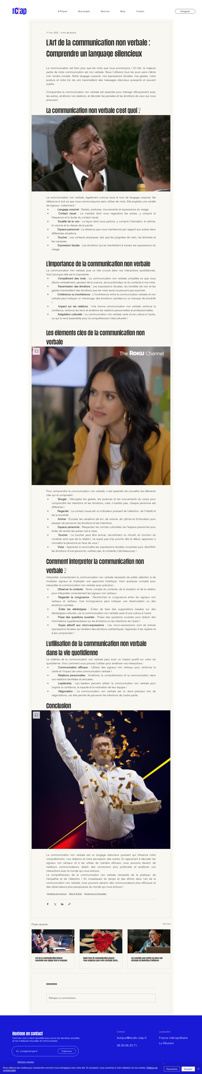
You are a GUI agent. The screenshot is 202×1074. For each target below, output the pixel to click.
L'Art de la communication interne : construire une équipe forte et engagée (51, 959)
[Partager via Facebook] (47, 904)
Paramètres (171, 1069)
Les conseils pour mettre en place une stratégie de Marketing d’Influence (147, 959)
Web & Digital (75, 893)
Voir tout (167, 923)
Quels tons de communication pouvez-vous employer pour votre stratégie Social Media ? (100, 959)
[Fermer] (198, 1069)
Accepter (188, 1069)
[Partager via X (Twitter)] (55, 904)
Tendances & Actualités (95, 893)
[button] (101, 153)
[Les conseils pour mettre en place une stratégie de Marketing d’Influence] (149, 941)
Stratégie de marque (57, 893)
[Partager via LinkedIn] (62, 904)
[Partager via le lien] (69, 904)
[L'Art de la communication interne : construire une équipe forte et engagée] (53, 941)
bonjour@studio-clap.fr (132, 1038)
